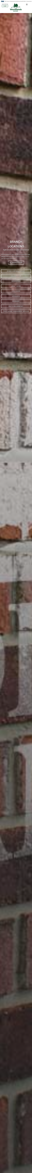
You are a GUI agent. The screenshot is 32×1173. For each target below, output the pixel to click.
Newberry (16, 301)
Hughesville (16, 281)
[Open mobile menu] (27, 4)
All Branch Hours (16, 262)
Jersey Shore (16, 286)
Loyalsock (16, 296)
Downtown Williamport (16, 271)
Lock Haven (16, 291)
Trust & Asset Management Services (16, 311)
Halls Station (16, 276)
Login (5, 6)
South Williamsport (16, 306)
